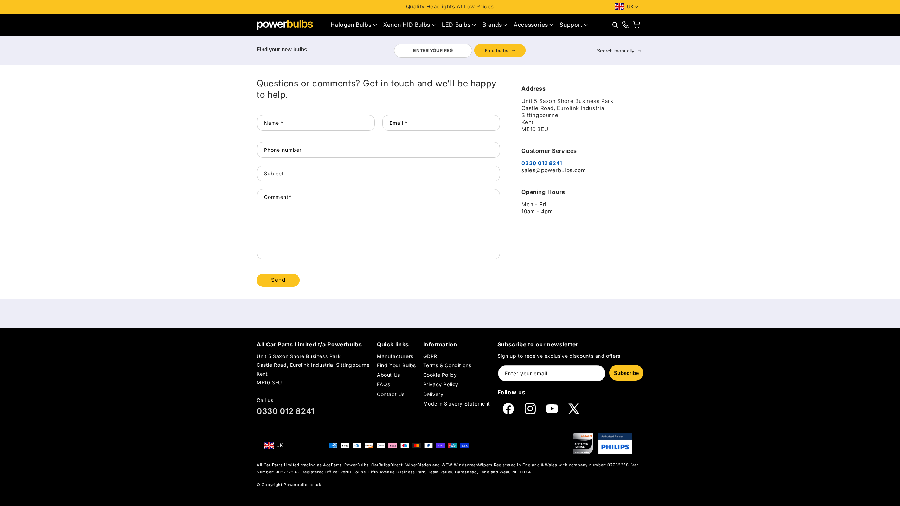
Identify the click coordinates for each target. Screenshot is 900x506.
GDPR (430, 356)
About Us (388, 375)
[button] (354, 24)
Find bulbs (496, 50)
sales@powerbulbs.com (553, 170)
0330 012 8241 (286, 411)
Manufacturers (395, 356)
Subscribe (626, 373)
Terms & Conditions (447, 365)
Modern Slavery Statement (456, 404)
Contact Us (391, 394)
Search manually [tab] (615, 50)
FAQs (383, 384)
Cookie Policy (440, 375)
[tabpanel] (460, 50)
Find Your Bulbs (396, 365)
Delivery (433, 394)
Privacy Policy (440, 384)
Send (278, 280)
